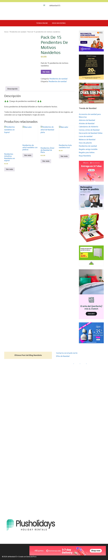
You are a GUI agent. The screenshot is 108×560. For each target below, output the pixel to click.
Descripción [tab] (12, 89)
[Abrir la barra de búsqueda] (71, 23)
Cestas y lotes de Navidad (89, 130)
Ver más (46, 72)
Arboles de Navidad (86, 123)
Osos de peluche (85, 143)
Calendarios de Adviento (88, 127)
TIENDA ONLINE (42, 23)
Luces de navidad (85, 136)
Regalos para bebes (86, 152)
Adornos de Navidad (87, 120)
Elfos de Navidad (63, 489)
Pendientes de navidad (18, 32)
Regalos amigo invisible (88, 149)
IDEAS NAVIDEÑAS (59, 23)
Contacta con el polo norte (66, 486)
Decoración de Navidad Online (90, 133)
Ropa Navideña (85, 156)
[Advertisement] (91, 216)
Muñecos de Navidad (87, 139)
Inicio (6, 32)
